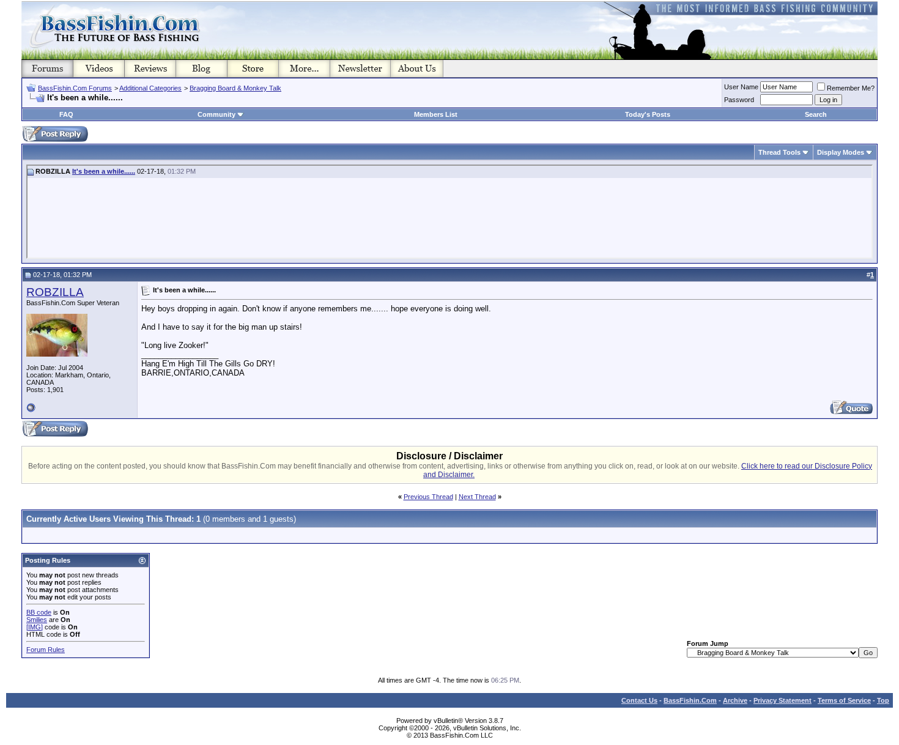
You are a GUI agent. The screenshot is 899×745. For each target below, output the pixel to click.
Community (216, 114)
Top (883, 700)
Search (816, 114)
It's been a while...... (103, 171)
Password (739, 99)
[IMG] (34, 627)
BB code (38, 612)
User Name (741, 87)
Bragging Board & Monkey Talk (235, 88)
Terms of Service (844, 700)
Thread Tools (779, 152)
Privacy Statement (782, 700)
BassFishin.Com (690, 700)
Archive (735, 700)
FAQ (66, 114)
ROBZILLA (55, 292)
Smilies (36, 619)
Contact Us (639, 700)
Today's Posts (647, 114)
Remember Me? (851, 88)
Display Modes (840, 152)
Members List (435, 114)
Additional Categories (150, 88)
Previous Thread (428, 496)
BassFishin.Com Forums (75, 88)
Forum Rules (45, 649)
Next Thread (477, 496)
